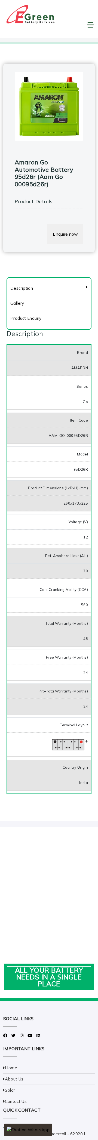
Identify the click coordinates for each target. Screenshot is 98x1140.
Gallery (17, 303)
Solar (10, 1090)
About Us (14, 1079)
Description (21, 288)
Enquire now (65, 234)
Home (11, 1067)
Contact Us (16, 1101)
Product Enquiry (26, 318)
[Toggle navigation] (49, 25)
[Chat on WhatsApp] (28, 1130)
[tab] (49, 288)
